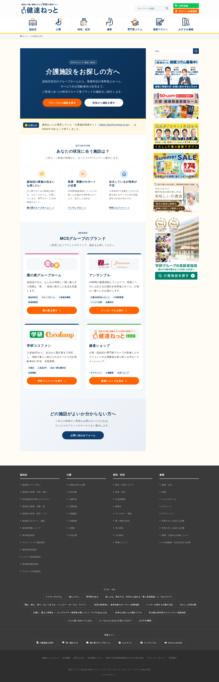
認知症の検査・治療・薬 (33, 506)
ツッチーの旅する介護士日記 (159, 604)
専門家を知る (92, 596)
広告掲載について (95, 657)
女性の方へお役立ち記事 (173, 527)
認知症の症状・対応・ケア (34, 513)
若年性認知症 (28, 535)
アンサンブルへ (77, 207)
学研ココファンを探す (52, 380)
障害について (121, 542)
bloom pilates (175, 642)
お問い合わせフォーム (82, 435)
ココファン (127, 642)
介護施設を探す (47, 642)
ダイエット (167, 506)
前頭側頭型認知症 (30, 563)
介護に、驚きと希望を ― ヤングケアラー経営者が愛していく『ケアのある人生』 (70, 612)
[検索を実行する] (196, 51)
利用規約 (173, 657)
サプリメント (168, 513)
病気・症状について (124, 484)
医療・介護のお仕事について (175, 535)
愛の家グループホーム (100, 642)
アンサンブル (150, 642)
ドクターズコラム (54, 596)
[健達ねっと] (40, 8)
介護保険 (73, 506)
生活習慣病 (120, 499)
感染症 (118, 506)
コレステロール (169, 499)
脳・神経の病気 (122, 520)
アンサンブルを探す (114, 310)
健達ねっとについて (51, 657)
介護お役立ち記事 (77, 484)
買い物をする (72, 642)
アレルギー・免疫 (123, 513)
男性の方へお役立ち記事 (173, 520)
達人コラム (74, 596)
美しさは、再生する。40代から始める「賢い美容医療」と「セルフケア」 (139, 596)
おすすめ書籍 (145, 620)
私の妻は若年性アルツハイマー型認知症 (167, 612)
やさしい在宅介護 (188, 604)
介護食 (72, 527)
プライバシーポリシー (156, 657)
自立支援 (73, 491)
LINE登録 (183, 5)
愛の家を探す (52, 310)
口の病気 (119, 535)
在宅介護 (73, 535)
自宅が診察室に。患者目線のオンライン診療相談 (116, 604)
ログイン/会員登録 (188, 11)
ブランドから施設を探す (62, 102)
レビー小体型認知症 (31, 556)
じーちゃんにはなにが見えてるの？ (115, 620)
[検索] (167, 8)
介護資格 (73, 520)
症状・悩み (120, 491)
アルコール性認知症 (31, 571)
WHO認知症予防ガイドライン (36, 499)
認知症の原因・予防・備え (34, 491)
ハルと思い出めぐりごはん (80, 620)
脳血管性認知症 (29, 549)
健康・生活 (167, 484)
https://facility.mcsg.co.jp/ (114, 124)
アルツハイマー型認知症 (33, 542)
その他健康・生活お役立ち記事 (176, 542)
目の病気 (119, 527)
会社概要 (66, 657)
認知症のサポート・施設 (33, 520)
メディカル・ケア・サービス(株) (131, 669)
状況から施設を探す (104, 102)
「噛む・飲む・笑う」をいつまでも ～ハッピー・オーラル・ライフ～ (55, 604)
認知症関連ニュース (31, 527)
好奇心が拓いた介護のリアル (128, 612)
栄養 (164, 491)
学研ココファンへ (119, 207)
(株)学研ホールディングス (95, 669)
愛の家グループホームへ (40, 207)
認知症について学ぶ (31, 484)
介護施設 (73, 513)
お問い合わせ (79, 657)
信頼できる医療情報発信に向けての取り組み (125, 657)
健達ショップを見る (114, 380)
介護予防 (73, 499)
